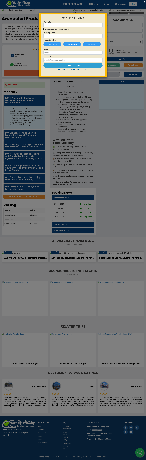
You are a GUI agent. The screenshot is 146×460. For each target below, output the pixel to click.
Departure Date (50, 40)
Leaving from (49, 33)
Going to (47, 22)
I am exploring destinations (57, 29)
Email (45, 49)
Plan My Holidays (73, 65)
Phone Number (50, 57)
